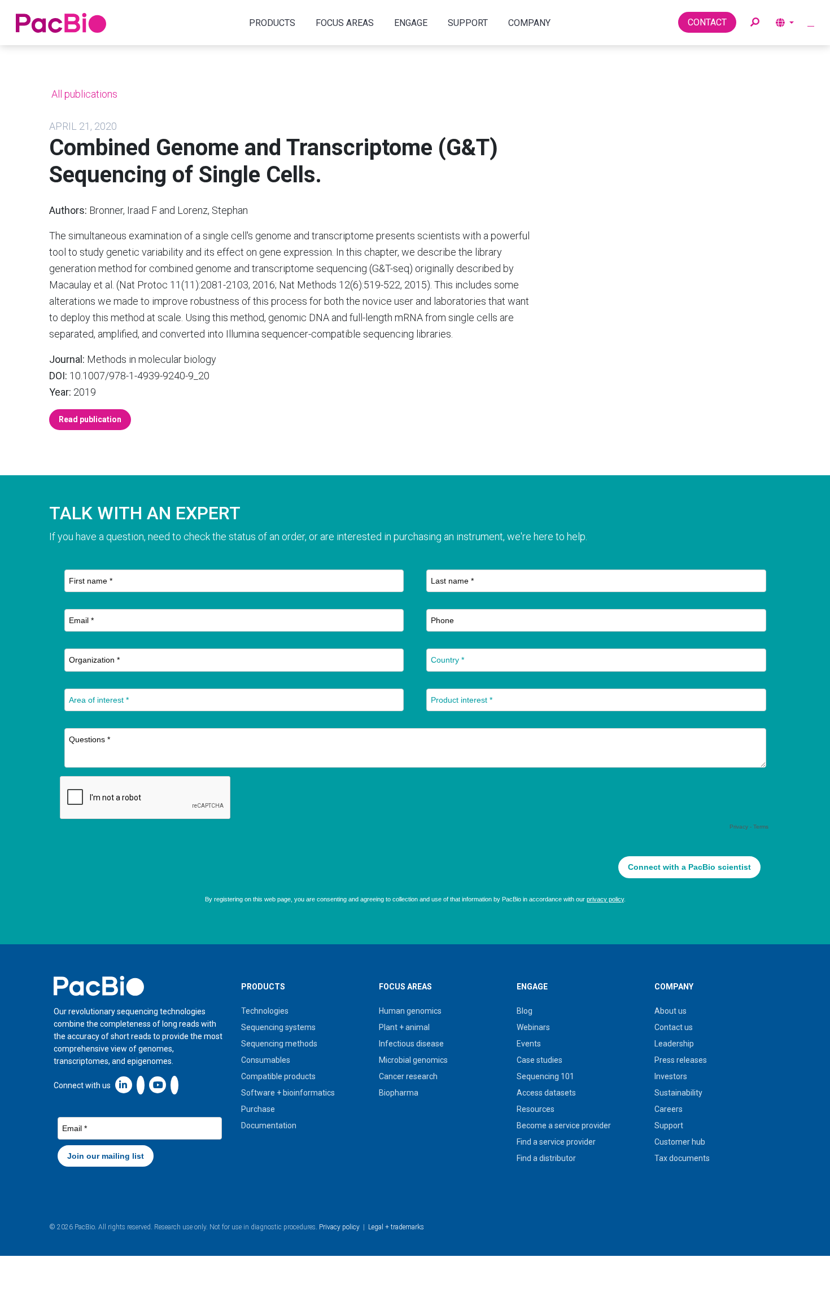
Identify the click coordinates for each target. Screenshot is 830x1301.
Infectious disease (411, 1043)
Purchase (258, 1109)
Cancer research (408, 1076)
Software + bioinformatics (288, 1092)
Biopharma (398, 1092)
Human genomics (410, 1010)
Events (529, 1043)
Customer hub (679, 1141)
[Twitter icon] (141, 1084)
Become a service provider (564, 1125)
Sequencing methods (279, 1043)
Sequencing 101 (545, 1076)
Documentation (268, 1125)
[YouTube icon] (157, 1084)
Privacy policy (339, 1227)
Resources (535, 1109)
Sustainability (678, 1092)
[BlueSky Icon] (174, 1084)
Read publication (90, 419)
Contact (707, 22)
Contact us (673, 1027)
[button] (755, 22)
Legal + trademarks (396, 1227)
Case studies (539, 1060)
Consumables (265, 1060)
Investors (670, 1076)
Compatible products (278, 1076)
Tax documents (682, 1158)
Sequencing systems (278, 1027)
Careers (668, 1109)
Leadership (674, 1043)
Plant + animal (404, 1027)
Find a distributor (546, 1158)
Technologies (265, 1010)
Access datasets (546, 1092)
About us (670, 1010)
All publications (83, 94)
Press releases (680, 1060)
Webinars (533, 1027)
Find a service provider (556, 1141)
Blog (524, 1010)
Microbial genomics (413, 1060)
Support (668, 1125)
